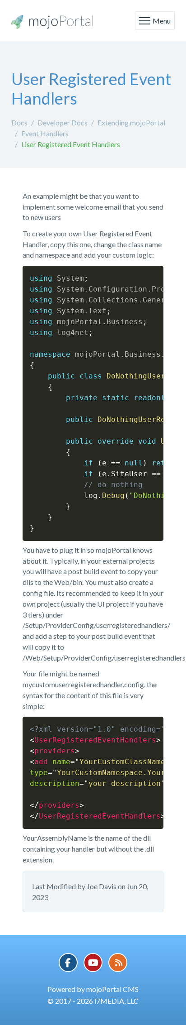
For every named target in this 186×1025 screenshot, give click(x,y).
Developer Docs (62, 122)
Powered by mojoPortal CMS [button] (93, 989)
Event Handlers (45, 133)
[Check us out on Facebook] (68, 962)
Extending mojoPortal (131, 122)
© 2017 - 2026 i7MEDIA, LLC (93, 1000)
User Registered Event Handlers (70, 144)
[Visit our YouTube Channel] (93, 962)
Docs (19, 122)
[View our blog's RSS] (117, 962)
